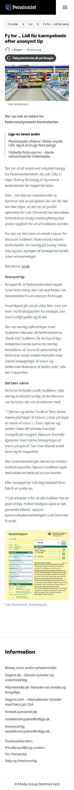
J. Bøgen (17, 49)
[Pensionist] (30, 7)
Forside (13, 24)
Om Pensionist (16, 754)
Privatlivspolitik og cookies (25, 748)
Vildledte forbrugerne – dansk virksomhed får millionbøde (31, 154)
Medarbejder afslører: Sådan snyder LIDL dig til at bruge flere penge (35, 143)
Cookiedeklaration (18, 741)
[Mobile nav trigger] (65, 7)
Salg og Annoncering (21, 761)
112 (30, 24)
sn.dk (26, 266)
